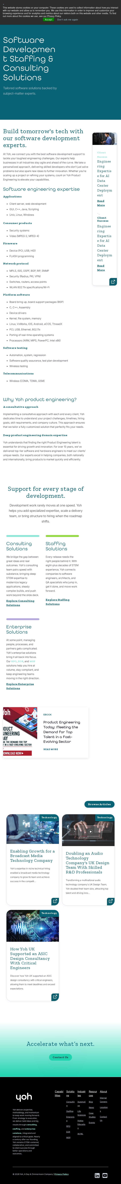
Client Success (104, 174)
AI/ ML (80, 1134)
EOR (20, 661)
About (103, 1091)
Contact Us (60, 1057)
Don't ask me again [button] (67, 19)
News (91, 1107)
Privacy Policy (62, 1174)
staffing (16, 1129)
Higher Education (81, 1124)
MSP (32, 661)
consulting (31, 1124)
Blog (91, 1102)
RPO (14, 661)
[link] (45, 732)
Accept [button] (48, 19)
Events (92, 1122)
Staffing (69, 1111)
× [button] (3, 4)
